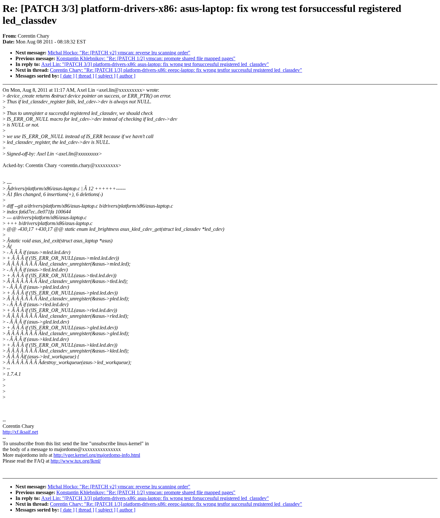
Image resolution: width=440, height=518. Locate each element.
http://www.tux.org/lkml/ (76, 461)
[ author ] (126, 76)
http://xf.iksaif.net (20, 432)
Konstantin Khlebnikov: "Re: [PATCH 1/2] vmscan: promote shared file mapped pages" (145, 58)
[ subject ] (105, 76)
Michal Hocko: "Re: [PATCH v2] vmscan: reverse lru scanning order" (119, 52)
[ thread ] (85, 76)
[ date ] (67, 76)
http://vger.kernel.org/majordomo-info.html (96, 455)
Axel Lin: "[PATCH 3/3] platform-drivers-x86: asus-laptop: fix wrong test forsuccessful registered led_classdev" (155, 64)
